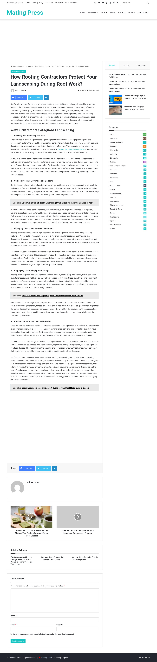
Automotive (114, 201)
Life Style (114, 150)
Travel (112, 189)
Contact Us (143, 13)
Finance (113, 170)
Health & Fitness (116, 142)
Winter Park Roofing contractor (71, 149)
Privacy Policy (38, 3)
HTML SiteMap (71, 3)
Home (28, 3)
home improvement (25, 66)
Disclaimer (59, 3)
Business (92, 13)
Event (112, 229)
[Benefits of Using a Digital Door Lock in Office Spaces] (115, 99)
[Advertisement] (78, 40)
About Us (49, 3)
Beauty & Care (116, 209)
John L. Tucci (19, 91)
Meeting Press (46, 658)
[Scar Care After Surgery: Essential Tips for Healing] (115, 110)
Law (111, 182)
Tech (103, 13)
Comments (141, 65)
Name (13, 616)
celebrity (113, 154)
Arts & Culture (115, 225)
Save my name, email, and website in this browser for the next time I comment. (43, 634)
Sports (112, 221)
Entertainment (115, 193)
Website (59, 625)
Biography (114, 158)
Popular (126, 65)
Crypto (121, 13)
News (112, 13)
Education (114, 178)
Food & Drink (115, 185)
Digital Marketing (116, 205)
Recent (112, 65)
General (113, 146)
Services (113, 174)
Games (113, 162)
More (130, 13)
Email (13, 625)
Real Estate (114, 217)
